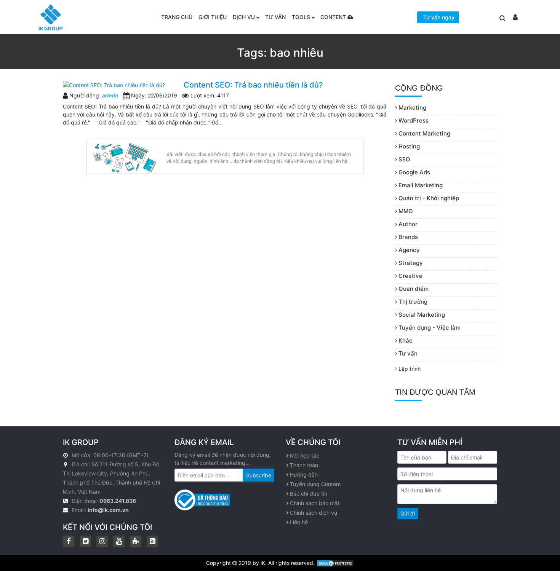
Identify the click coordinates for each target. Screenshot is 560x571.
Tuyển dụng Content (315, 484)
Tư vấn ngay (438, 17)
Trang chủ (176, 17)
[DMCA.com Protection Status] (335, 563)
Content (333, 17)
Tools (301, 17)
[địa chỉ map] (66, 464)
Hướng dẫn (304, 474)
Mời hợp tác (304, 455)
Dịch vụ (244, 17)
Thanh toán (304, 465)
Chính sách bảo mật (314, 503)
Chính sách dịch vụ (313, 512)
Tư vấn (275, 17)
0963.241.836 (117, 501)
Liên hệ (299, 522)
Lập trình (409, 368)
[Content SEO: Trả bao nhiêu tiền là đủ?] (120, 84)
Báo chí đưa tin (308, 493)
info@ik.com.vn (108, 510)
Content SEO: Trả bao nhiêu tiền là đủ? (253, 84)
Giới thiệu (212, 17)
